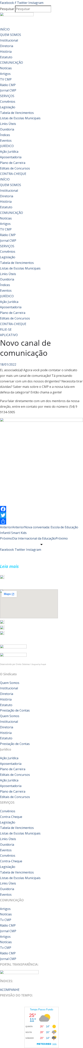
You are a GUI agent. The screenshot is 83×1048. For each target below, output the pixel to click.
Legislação (7, 107)
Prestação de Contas (15, 710)
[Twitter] (41, 515)
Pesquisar (7, 9)
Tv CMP (5, 920)
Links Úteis (8, 124)
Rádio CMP (8, 85)
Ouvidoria (7, 129)
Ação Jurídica (9, 151)
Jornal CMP (8, 90)
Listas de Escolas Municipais (20, 118)
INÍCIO (5, 29)
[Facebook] (41, 509)
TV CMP (6, 79)
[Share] (41, 521)
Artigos (5, 74)
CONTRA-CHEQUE (13, 174)
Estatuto (6, 57)
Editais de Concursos (15, 168)
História (6, 51)
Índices (5, 135)
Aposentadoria (10, 157)
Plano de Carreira (12, 163)
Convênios (7, 101)
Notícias (6, 68)
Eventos (6, 140)
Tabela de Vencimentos (17, 113)
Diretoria (6, 46)
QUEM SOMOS (10, 35)
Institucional (9, 40)
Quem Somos (9, 683)
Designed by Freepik (38, 664)
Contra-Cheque (11, 817)
